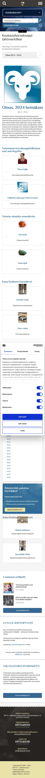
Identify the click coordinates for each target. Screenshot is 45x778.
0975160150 (22, 724)
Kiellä (23, 431)
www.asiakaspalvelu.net (22, 734)
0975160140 (22, 741)
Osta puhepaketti (22, 695)
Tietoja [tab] (36, 351)
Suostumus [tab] (8, 351)
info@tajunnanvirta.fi (22, 751)
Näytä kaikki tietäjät (11, 25)
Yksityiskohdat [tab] (22, 351)
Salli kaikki (22, 417)
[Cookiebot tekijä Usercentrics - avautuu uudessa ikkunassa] (33, 345)
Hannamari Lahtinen (12, 20)
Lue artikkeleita (22, 610)
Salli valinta (22, 424)
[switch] (40, 394)
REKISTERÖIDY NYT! (15, 510)
